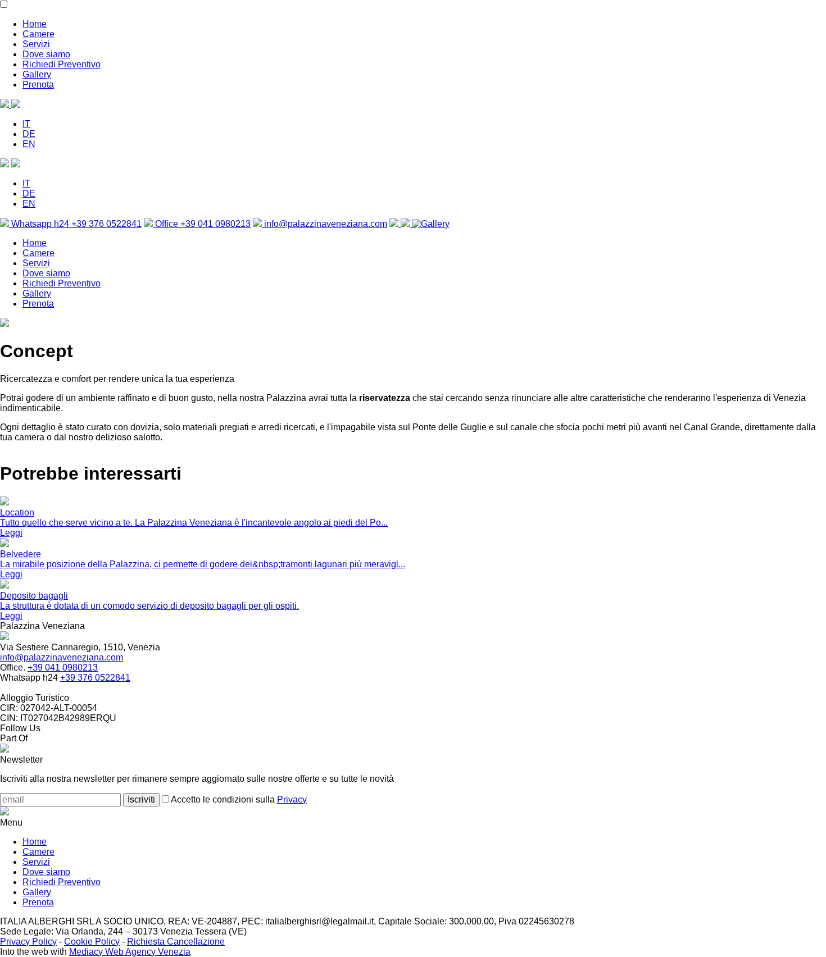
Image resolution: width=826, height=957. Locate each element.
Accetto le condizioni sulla (238, 799)
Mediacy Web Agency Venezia (129, 951)
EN (28, 144)
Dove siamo (46, 54)
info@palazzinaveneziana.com (324, 224)
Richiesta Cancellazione (176, 941)
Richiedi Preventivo (61, 64)
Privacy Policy (28, 941)
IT (26, 124)
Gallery (36, 74)
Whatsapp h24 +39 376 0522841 (75, 224)
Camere (38, 34)
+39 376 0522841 (95, 677)
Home (34, 24)
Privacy (292, 799)
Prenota (38, 84)
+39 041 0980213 (63, 667)
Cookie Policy (92, 941)
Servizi (36, 44)
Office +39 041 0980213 (202, 224)
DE (28, 134)
